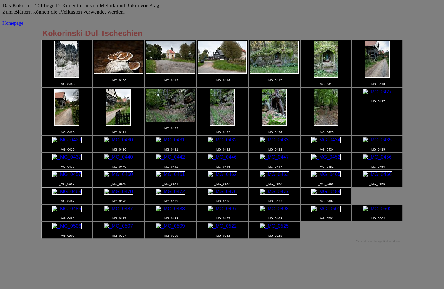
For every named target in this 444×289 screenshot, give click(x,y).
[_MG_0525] (274, 226)
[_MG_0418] (377, 76)
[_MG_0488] (170, 208)
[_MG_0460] (118, 174)
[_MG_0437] (67, 157)
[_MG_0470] (118, 191)
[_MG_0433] (274, 139)
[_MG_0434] (326, 139)
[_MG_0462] (222, 174)
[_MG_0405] (66, 76)
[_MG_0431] (170, 139)
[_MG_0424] (274, 124)
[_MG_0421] (118, 124)
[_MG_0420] (66, 124)
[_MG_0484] (326, 191)
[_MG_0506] (67, 226)
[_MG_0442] (170, 157)
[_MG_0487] (118, 208)
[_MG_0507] (118, 226)
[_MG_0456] (377, 157)
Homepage (12, 23)
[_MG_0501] (326, 208)
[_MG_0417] (326, 76)
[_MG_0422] (170, 120)
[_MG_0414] (222, 72)
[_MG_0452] (326, 157)
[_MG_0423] (222, 124)
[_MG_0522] (222, 226)
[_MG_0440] (118, 157)
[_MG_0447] (274, 157)
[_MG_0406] (118, 72)
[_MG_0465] (326, 174)
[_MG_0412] (170, 72)
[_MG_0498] (274, 208)
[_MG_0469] (67, 191)
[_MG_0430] (118, 139)
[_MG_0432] (222, 139)
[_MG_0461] (170, 174)
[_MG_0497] (222, 208)
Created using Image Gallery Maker (378, 241)
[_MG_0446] (222, 157)
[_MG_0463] (274, 174)
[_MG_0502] (377, 208)
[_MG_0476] (222, 191)
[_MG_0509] (170, 226)
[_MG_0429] (67, 139)
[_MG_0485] (67, 208)
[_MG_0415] (274, 72)
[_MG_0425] (326, 124)
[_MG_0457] (67, 174)
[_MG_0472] (170, 191)
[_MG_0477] (274, 191)
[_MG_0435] (377, 139)
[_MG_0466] (377, 174)
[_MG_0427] (377, 91)
